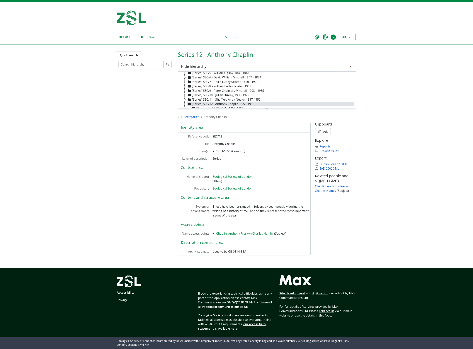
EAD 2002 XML (329, 168)
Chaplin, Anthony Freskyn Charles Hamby (244, 233)
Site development (292, 293)
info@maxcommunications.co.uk (225, 307)
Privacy (122, 300)
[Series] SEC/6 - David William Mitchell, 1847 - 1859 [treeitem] (226, 77)
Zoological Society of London (232, 177)
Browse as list (329, 151)
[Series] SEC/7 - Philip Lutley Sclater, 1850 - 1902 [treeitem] (225, 82)
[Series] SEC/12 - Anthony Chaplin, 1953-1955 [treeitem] (223, 104)
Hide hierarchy (193, 66)
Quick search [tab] (129, 55)
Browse (125, 37)
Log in (346, 37)
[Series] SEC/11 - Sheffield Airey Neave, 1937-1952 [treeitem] (226, 99)
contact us (326, 311)
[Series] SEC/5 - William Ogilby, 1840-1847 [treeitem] (220, 73)
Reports (325, 146)
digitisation (320, 293)
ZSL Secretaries (188, 117)
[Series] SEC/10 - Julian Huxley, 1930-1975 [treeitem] (220, 95)
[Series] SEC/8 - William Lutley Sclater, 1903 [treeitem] (221, 86)
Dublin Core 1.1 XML (333, 164)
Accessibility (126, 292)
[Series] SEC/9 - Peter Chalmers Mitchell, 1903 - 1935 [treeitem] (228, 91)
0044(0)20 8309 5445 (241, 302)
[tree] (267, 90)
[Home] (133, 18)
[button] (317, 37)
